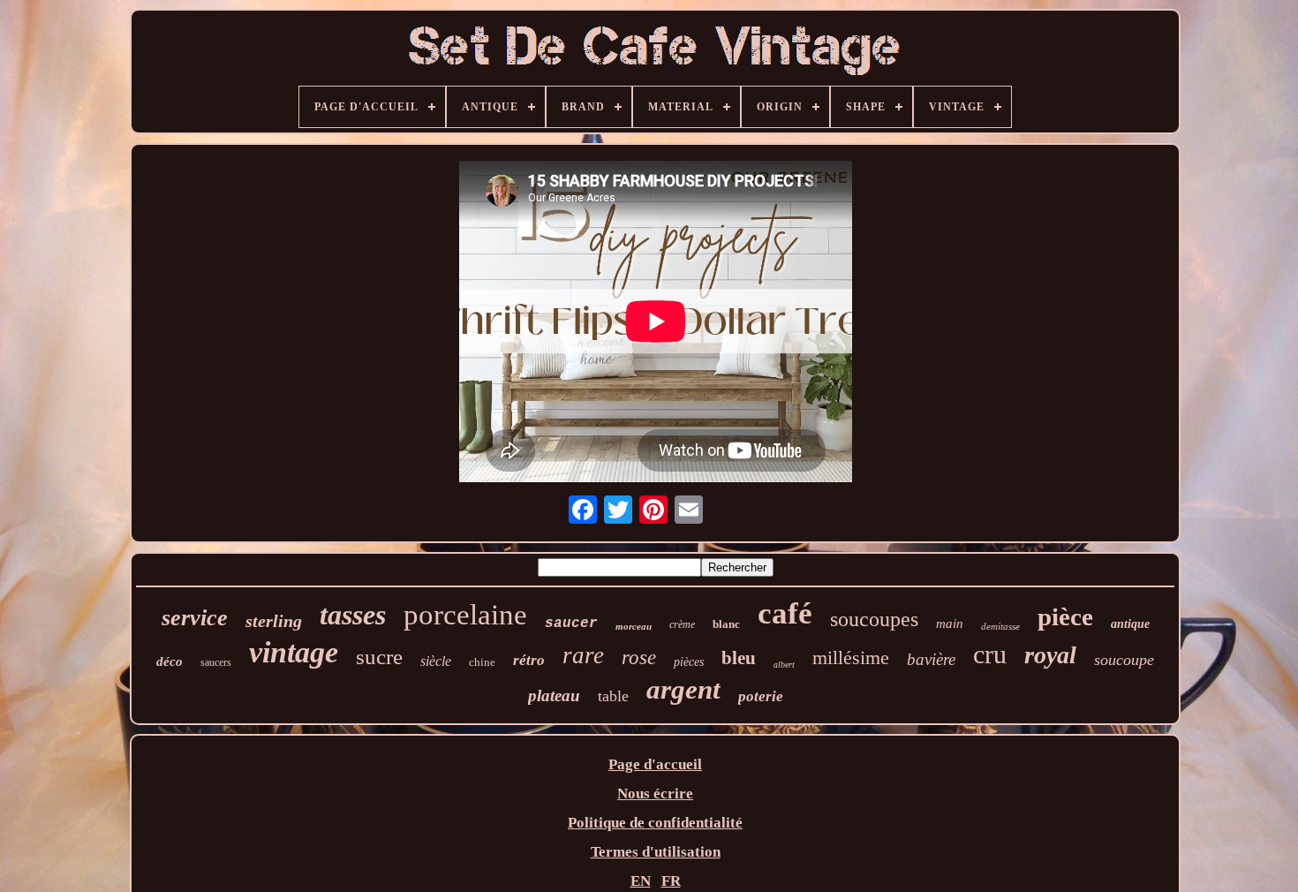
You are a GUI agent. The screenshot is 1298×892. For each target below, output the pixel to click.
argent (683, 689)
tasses (353, 615)
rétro (529, 660)
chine (482, 662)
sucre (379, 657)
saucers (215, 662)
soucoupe (1124, 660)
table (613, 696)
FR (671, 881)
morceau (633, 626)
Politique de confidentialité (655, 822)
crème (682, 624)
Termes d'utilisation (656, 851)
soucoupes (874, 619)
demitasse (1000, 626)
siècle (435, 661)
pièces (689, 662)
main (949, 623)
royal (1050, 655)
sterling (273, 621)
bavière (931, 659)
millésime (850, 657)
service (195, 618)
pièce (1065, 616)
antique (1130, 624)
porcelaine (465, 615)
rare (583, 655)
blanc (726, 624)
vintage (293, 652)
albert (784, 664)
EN (640, 881)
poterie (760, 696)
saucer (571, 623)
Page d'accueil (655, 764)
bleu (738, 658)
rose (639, 657)
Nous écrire (655, 793)
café (785, 613)
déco (169, 661)
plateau (554, 695)
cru (990, 654)
